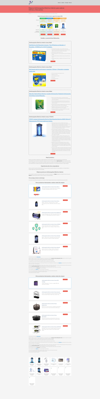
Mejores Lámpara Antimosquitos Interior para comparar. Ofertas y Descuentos (39, 364)
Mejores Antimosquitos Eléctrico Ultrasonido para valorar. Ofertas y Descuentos (53, 374)
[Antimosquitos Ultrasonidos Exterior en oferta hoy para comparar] (53, 360)
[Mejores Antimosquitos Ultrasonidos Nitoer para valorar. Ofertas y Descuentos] (32, 370)
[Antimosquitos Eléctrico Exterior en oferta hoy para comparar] (39, 370)
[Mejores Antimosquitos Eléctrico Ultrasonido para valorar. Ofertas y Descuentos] (53, 370)
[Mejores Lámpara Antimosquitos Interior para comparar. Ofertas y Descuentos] (39, 360)
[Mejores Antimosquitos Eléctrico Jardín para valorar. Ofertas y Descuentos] (32, 360)
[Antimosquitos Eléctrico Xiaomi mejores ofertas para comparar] (68, 360)
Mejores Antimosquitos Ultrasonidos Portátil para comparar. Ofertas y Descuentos (46, 364)
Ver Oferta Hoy (43, 34)
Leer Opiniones (65, 200)
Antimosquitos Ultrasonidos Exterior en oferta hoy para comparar (54, 364)
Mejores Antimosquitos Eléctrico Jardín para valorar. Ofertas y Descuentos (32, 364)
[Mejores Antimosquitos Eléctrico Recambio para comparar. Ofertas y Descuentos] (46, 370)
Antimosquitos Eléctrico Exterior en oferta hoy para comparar (39, 374)
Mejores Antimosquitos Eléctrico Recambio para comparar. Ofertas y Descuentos (46, 374)
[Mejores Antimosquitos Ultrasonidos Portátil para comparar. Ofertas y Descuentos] (46, 360)
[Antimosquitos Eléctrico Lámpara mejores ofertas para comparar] (60, 360)
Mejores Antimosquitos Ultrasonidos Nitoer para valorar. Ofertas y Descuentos (32, 374)
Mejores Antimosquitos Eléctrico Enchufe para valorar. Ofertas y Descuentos (68, 374)
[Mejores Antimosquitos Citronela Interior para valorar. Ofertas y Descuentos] (60, 370)
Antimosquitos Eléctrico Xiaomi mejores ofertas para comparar (68, 364)
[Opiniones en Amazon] (37, 194)
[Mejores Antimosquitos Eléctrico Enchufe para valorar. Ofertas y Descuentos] (68, 370)
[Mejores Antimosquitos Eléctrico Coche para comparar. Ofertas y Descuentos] (32, 379)
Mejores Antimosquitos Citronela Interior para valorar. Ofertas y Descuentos (60, 374)
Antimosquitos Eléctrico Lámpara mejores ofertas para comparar (60, 364)
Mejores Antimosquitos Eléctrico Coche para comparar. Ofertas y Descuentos (32, 384)
